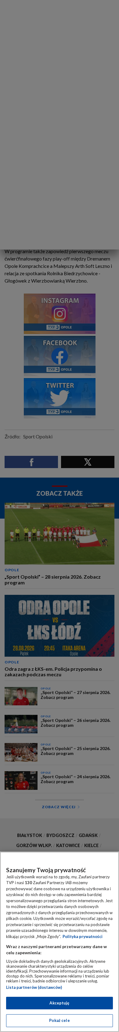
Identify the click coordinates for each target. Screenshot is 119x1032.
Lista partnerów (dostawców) (34, 987)
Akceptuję (59, 1002)
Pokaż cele (59, 1020)
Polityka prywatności (83, 936)
